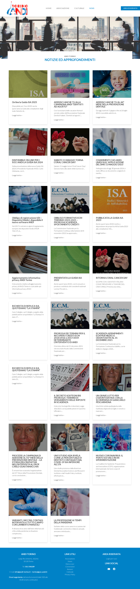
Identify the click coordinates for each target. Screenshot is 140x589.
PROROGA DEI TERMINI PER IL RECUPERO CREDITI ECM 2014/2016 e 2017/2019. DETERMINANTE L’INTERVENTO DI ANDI (69, 337)
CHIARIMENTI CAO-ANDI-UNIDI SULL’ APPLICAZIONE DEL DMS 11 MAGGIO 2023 (110, 162)
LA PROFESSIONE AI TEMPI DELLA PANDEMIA (67, 521)
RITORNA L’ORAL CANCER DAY (112, 277)
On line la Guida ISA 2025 (24, 102)
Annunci (70, 569)
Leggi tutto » (17, 115)
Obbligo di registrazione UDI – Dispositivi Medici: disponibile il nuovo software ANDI (27, 220)
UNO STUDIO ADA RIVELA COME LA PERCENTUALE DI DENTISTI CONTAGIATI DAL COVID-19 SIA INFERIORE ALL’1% (68, 460)
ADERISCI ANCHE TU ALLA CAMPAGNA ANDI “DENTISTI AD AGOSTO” (68, 104)
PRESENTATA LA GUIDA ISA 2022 (68, 278)
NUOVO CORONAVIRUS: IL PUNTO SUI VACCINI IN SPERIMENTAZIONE (109, 457)
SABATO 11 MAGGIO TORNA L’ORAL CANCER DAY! (68, 161)
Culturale (79, 8)
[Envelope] (108, 569)
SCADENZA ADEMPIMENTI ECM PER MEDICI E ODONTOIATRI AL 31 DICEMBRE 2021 (109, 336)
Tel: (28, 566)
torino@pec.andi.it (39, 572)
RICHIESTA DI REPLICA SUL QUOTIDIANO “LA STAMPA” (26, 307)
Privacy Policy (70, 574)
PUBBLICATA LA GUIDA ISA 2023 (109, 219)
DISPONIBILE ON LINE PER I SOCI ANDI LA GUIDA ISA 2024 (27, 161)
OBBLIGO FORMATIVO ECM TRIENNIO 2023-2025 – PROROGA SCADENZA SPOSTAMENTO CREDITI (68, 221)
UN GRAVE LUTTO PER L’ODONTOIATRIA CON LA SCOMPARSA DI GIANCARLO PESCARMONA (110, 398)
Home (48, 8)
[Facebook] (114, 569)
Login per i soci (111, 559)
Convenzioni (69, 566)
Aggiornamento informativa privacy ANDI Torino (26, 278)
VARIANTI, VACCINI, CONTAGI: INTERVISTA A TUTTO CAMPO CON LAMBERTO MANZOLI (27, 522)
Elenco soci (70, 564)
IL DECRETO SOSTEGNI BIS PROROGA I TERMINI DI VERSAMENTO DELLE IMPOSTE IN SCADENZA (69, 398)
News (91, 8)
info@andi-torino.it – (23, 572)
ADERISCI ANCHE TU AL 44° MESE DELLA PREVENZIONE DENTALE (110, 104)
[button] (130, 8)
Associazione (62, 8)
